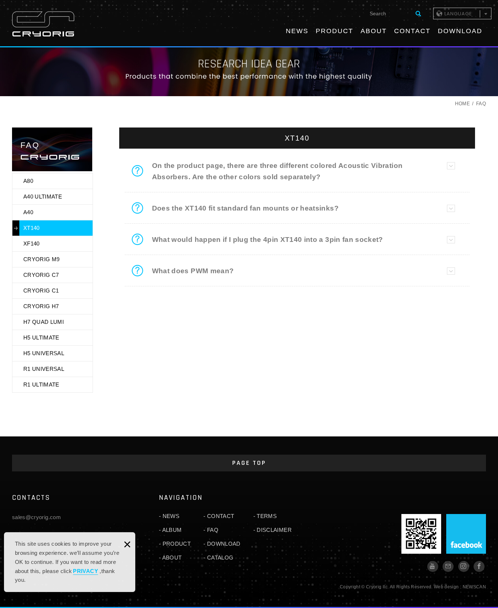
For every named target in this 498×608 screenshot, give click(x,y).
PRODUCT (334, 31)
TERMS (267, 516)
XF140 (31, 243)
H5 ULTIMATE (41, 337)
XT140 (31, 228)
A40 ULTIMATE (42, 196)
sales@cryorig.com (36, 517)
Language (458, 13)
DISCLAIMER (274, 530)
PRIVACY (85, 571)
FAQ (212, 530)
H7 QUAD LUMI (43, 322)
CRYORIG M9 (41, 259)
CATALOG (220, 557)
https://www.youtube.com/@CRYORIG (432, 566)
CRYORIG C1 (41, 290)
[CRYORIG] (43, 23)
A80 (28, 181)
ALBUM (172, 530)
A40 (28, 212)
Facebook (466, 534)
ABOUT (374, 31)
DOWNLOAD (460, 31)
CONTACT (412, 31)
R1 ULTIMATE (41, 384)
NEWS (297, 31)
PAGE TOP (249, 463)
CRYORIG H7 (41, 306)
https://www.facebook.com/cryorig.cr (479, 566)
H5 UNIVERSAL (43, 353)
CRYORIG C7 (41, 275)
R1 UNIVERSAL (43, 369)
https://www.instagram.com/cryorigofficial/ (463, 566)
